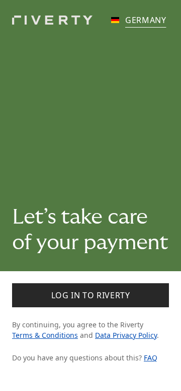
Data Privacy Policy (126, 335)
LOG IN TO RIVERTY (90, 295)
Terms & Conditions (45, 335)
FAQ (150, 357)
